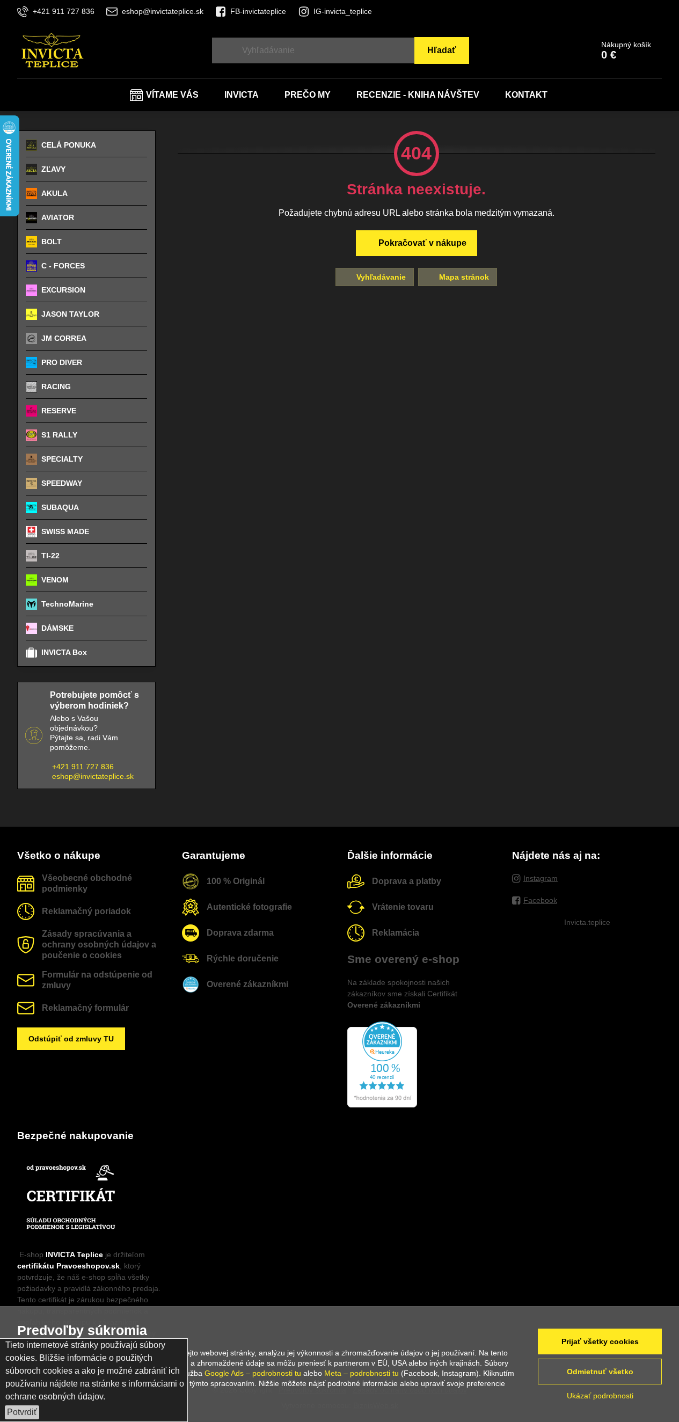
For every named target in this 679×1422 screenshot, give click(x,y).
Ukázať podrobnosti (600, 1395)
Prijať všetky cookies (600, 1341)
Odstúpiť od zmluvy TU (71, 1038)
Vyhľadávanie (380, 277)
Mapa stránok (463, 277)
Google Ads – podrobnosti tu (253, 1373)
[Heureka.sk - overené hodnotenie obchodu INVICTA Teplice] (382, 1104)
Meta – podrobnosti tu (361, 1373)
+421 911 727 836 (83, 766)
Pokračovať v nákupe (421, 242)
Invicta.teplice (587, 922)
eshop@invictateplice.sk (93, 776)
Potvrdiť (22, 1412)
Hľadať (441, 50)
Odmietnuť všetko (600, 1371)
